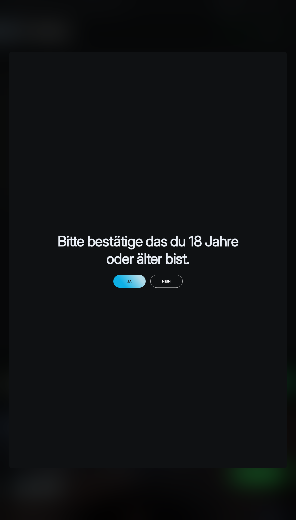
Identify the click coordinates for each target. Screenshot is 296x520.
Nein (166, 281)
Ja (129, 281)
